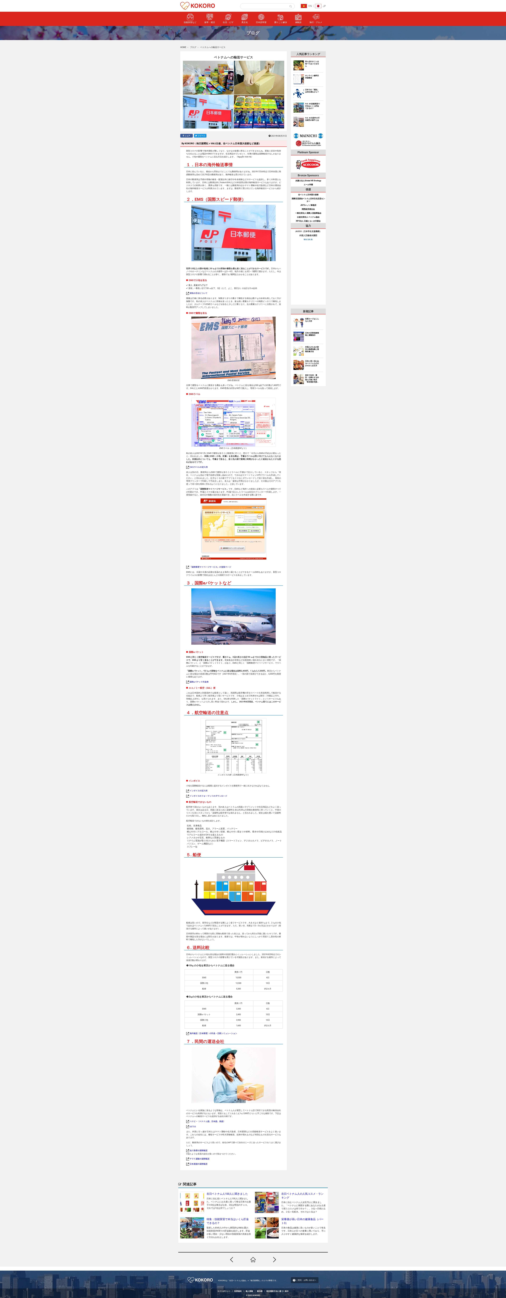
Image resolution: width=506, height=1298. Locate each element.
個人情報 (249, 1291)
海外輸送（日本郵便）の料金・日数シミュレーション (213, 1033)
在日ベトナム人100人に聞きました (227, 1193)
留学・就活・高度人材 (301, 34)
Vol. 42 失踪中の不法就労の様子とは (312, 119)
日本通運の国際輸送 (198, 1163)
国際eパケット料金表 (199, 681)
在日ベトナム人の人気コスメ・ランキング (302, 1195)
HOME (183, 47)
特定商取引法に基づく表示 (277, 1291)
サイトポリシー (223, 1291)
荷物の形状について (198, 293)
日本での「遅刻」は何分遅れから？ (312, 91)
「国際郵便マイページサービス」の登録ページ (210, 566)
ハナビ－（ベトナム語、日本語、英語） (207, 1121)
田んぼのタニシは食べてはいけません (312, 63)
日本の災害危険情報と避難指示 (312, 334)
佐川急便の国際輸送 (198, 1150)
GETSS (193, 1126)
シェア (187, 136)
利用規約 (238, 1291)
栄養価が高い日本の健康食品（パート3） (302, 1221)
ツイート (201, 136)
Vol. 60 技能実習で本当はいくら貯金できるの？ (312, 106)
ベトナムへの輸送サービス (212, 47)
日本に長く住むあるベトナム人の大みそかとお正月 (312, 363)
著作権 (259, 1291)
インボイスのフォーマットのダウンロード (208, 795)
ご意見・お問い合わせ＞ (306, 1280)
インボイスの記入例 (198, 790)
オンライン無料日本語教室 (312, 77)
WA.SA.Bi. (308, 239)
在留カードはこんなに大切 (312, 320)
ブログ (193, 47)
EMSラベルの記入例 (199, 467)
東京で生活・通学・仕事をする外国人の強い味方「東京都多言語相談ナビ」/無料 (312, 378)
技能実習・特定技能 (300, 29)
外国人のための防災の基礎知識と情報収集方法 (312, 349)
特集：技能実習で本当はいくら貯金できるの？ (228, 1221)
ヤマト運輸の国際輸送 (199, 1158)
